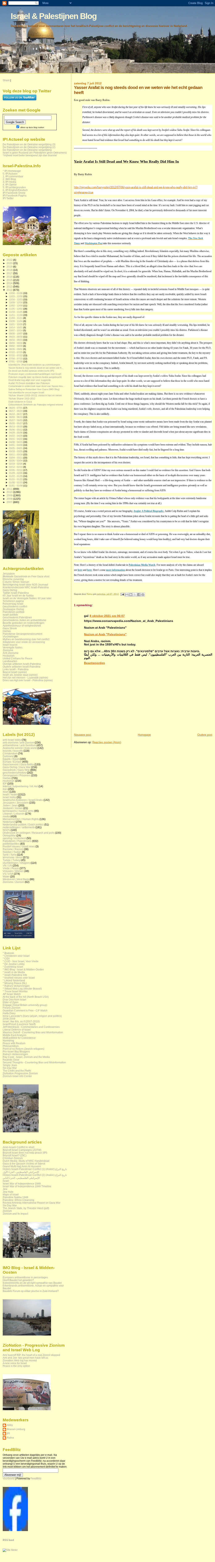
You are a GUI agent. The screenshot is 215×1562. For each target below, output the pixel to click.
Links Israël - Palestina (16, 669)
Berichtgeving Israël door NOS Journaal (25, 584)
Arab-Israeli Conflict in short (18, 1147)
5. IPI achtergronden (14, 187)
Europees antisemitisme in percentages (25, 1277)
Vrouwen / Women (13, 871)
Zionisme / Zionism (13, 882)
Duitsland (8, 756)
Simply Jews (10, 1065)
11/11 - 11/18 (16, 315)
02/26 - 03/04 (16, 460)
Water (6, 876)
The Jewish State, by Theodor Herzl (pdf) (26, 1208)
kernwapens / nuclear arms (18, 810)
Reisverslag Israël (13, 603)
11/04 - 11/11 (16, 318)
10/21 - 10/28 (16, 324)
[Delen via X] (135, 594)
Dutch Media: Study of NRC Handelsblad (26, 1160)
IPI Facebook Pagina (14, 195)
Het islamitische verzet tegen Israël (26, 392)
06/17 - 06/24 (16, 411)
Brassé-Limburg (16, 1429)
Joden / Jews (10, 805)
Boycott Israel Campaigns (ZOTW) (22, 1150)
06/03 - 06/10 (16, 417)
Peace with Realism (14, 1043)
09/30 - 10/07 (16, 333)
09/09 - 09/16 (16, 343)
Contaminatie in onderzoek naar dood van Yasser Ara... (36, 386)
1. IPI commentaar (13, 176)
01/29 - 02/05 (16, 473)
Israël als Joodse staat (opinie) (20, 674)
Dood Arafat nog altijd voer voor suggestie (29, 380)
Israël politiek (10, 614)
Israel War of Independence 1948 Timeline (27, 1186)
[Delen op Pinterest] (143, 594)
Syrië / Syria (9, 854)
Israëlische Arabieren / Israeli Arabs (23, 800)
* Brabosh (8, 953)
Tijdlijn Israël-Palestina (16, 592)
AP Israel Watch (12, 994)
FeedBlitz (36, 1478)
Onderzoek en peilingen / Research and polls (28, 832)
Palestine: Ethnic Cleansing (18, 1200)
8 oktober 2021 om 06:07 (107, 615)
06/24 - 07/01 (16, 408)
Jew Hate (8, 1191)
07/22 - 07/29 (16, 352)
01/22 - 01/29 (16, 476)
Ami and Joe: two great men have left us (25, 1357)
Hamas (7, 631)
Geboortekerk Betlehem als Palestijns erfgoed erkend (35, 404)
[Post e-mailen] (122, 594)
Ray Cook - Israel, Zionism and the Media (26, 1057)
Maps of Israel (11, 1194)
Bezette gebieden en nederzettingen (23, 622)
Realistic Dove (11, 1059)
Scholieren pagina (13, 601)
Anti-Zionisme (10, 653)
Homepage (144, 734)
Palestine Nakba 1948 (15, 1197)
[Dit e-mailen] (127, 594)
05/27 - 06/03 (16, 420)
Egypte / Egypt (11, 759)
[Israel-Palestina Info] (15, 1530)
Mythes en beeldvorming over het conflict (26, 639)
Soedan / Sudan (12, 852)
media (6, 816)
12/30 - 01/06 (16, 293)
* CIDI (6, 958)
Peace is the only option (16, 1366)
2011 (10, 489)
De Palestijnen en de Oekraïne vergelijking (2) (29, 147)
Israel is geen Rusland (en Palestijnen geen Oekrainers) (35, 152)
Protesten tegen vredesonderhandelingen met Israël (34, 374)
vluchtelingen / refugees (16, 862)
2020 (10, 263)
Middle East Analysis (14, 1035)
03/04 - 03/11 (16, 457)
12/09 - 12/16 (16, 302)
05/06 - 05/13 (16, 429)
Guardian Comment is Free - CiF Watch (25, 1010)
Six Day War (10, 1068)
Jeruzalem (9, 573)
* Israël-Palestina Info (15, 975)
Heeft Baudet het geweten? (18, 1280)
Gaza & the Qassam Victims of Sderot (24, 1163)
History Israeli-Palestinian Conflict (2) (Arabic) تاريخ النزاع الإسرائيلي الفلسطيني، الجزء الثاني (35, 1176)
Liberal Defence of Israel (17, 1029)
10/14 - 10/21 (16, 327)
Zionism (7, 1211)
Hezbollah (8, 655)
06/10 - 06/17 (16, 414)
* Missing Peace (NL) (15, 983)
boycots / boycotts (13, 750)
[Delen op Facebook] (139, 594)
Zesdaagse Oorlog (13, 609)
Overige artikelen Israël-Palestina (22, 663)
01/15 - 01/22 (16, 479)
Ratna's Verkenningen (15, 1054)
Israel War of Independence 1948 (22, 1183)
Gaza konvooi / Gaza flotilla (18, 764)
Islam (6, 791)
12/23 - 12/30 (16, 296)
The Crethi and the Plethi (17, 1070)
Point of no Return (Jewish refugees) (23, 1048)
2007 (10, 502)
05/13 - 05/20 (16, 426)
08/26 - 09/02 (16, 349)
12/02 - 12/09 (16, 305)
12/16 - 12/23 (16, 299)
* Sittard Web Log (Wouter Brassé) (22, 988)
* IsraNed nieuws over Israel (19, 977)
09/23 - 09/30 (16, 336)
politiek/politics (11, 843)
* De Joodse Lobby (14, 964)
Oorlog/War (9, 835)
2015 (10, 280)
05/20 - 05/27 (16, 423)
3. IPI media (9, 181)
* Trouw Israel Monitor (15, 991)
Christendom (10, 753)
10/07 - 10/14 (16, 330)
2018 (10, 270)
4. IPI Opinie (10, 184)
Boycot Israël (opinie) (15, 672)
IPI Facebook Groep (14, 192)
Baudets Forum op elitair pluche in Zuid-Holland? (31, 1291)
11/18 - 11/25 (16, 312)
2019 (10, 266)
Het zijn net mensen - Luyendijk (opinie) (25, 677)
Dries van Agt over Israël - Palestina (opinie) (28, 680)
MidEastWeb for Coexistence (19, 1037)
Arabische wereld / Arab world (20, 748)
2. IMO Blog (9, 179)
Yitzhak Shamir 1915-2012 (21, 398)
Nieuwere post (82, 734)
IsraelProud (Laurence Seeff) (19, 1024)
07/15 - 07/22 (16, 355)
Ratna (10, 1437)
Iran (5, 789)
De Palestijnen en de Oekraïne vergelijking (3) (29, 144)
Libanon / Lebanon (13, 813)
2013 (10, 286)
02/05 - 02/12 (16, 470)
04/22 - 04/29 (16, 436)
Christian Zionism (13, 1158)
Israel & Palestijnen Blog (54, 16)
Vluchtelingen (10, 636)
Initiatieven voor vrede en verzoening (24, 642)
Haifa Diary (9, 1013)
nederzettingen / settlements (19, 827)
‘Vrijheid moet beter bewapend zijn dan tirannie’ (30, 155)
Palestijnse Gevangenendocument (22, 633)
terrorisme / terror (12, 857)
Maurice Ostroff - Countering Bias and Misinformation (33, 1032)
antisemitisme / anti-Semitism (19, 745)
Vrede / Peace (11, 868)
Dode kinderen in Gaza (20, 401)
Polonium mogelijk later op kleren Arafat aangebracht (35, 377)
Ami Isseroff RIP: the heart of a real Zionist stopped (31, 1355)
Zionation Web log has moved (20, 1360)
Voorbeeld (8, 1478)
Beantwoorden (94, 663)
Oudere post (204, 734)
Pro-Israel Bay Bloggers (16, 1051)
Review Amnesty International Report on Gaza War (31, 1202)
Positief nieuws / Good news (19, 846)
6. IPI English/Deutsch (15, 190)
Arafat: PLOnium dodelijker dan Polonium (29, 383)
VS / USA (8, 873)
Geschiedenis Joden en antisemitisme (24, 620)
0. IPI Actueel (10, 173)
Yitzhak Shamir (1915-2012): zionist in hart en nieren (35, 395)
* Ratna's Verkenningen (16, 985)
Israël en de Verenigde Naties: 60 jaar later (27, 598)
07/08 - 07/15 (16, 358)
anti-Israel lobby (12, 739)
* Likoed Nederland (14, 980)
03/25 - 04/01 (16, 448)
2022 (10, 259)
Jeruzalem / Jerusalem (16, 802)
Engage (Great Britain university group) (25, 1005)
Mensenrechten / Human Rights (21, 819)
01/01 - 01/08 (16, 485)
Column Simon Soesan (16, 581)
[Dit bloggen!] (131, 594)
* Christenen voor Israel (16, 955)
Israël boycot (10, 644)
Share (6, 80)
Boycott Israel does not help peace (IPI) (25, 1152)
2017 (10, 273)
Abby (10, 1425)
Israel (6, 1180)
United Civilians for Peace (17, 658)
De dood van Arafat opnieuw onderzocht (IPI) (31, 371)
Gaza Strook (10, 628)
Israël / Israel (10, 794)
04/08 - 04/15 (16, 442)
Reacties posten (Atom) (106, 742)
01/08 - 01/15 (16, 482)
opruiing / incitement (14, 838)
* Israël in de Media (14, 972)
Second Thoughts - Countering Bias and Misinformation (34, 1062)
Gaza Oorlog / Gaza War (16, 767)
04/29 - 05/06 (16, 432)
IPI (8, 1433)
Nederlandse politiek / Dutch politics (23, 824)
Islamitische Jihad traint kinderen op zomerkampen (34, 364)
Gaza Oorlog (10, 590)
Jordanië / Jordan (13, 808)
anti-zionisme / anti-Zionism (18, 742)
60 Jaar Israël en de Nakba (18, 595)
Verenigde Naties (12, 647)
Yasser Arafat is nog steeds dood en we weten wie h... (35, 368)
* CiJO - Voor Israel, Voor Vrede (20, 961)
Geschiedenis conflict (15, 606)
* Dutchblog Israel (13, 966)
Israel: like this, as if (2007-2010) (21, 1021)
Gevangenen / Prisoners (16, 775)
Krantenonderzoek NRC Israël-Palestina (26, 587)
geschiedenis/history (14, 772)
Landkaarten (10, 661)
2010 (10, 492)
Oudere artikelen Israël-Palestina (21, 666)
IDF (5, 783)
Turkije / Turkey (11, 860)
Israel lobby (9, 797)
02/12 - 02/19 (16, 467)
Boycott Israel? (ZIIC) (14, 1155)
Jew (5, 1189)
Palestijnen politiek (13, 612)
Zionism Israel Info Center (17, 1076)
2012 (10, 290)
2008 (10, 498)
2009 (10, 495)
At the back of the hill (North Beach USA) (26, 996)
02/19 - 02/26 (16, 463)
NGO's (6, 830)
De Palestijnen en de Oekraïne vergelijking (27, 149)
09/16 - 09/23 (16, 340)
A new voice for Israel (15, 1363)
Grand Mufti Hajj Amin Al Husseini (22, 1166)
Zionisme (8, 650)
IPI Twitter (8, 198)
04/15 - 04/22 (16, 439)
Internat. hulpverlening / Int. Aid (20, 786)
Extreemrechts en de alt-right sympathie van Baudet (32, 1282)
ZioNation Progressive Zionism (20, 1073)
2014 (10, 283)
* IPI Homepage (12, 171)
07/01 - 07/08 (16, 361)
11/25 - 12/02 (16, 308)
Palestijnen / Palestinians (17, 841)
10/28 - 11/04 (16, 321)
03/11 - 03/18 (16, 454)
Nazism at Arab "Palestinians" (105, 634)
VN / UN (7, 865)
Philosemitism (11, 1046)
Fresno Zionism (11, 1007)
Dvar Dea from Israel (14, 999)
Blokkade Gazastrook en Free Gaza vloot (26, 576)
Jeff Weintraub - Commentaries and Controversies (31, 1026)
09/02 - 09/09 (16, 346)
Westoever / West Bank (16, 879)
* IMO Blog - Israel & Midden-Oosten (23, 969)
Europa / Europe (12, 761)
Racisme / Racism (13, 849)
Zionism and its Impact (15, 1213)
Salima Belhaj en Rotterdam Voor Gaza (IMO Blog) (34, 389)
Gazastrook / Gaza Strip (16, 769)
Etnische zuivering (13, 579)
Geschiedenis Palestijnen (17, 617)
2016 (10, 276)
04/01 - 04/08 (16, 445)
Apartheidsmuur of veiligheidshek (22, 625)
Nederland (9, 821)
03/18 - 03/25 (16, 451)
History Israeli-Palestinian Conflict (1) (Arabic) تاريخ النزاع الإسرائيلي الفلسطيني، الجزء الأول (35, 1170)
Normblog (8, 1040)
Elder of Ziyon (10, 1002)
